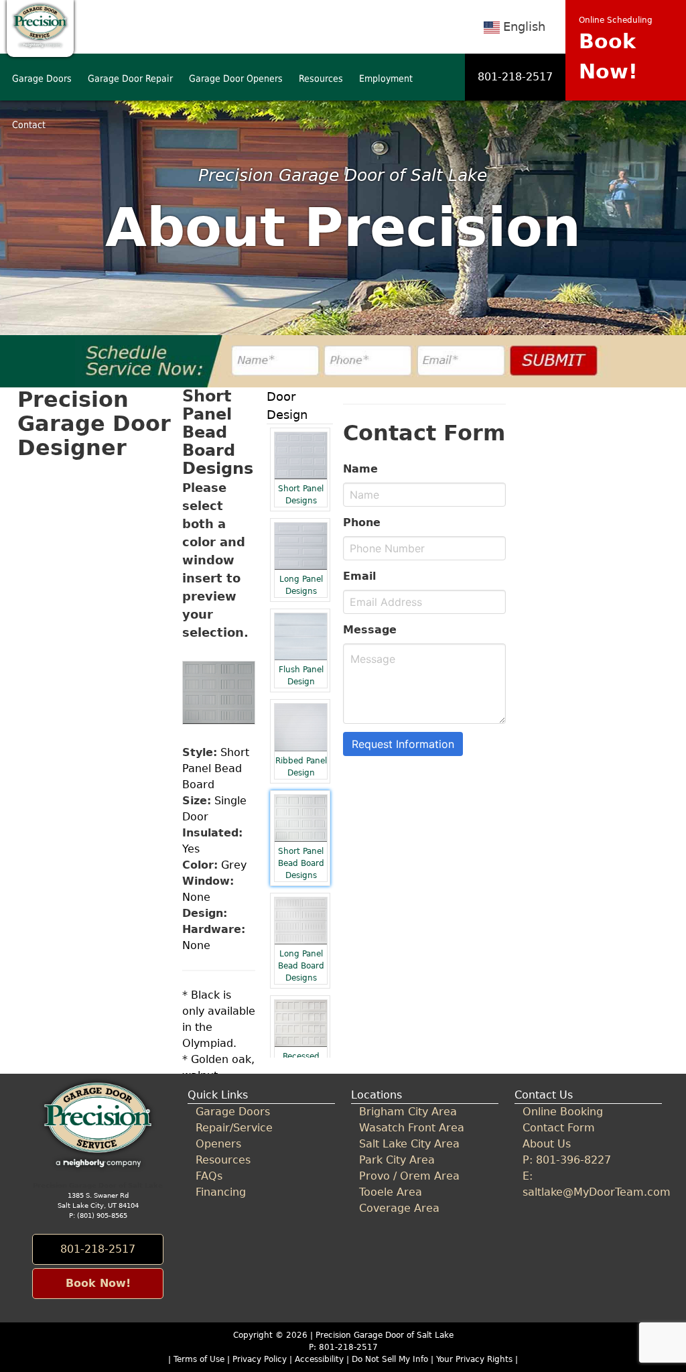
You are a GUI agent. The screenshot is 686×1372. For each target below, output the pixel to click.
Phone (362, 522)
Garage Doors (42, 78)
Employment (386, 78)
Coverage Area (399, 1208)
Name (360, 468)
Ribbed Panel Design (301, 766)
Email (359, 576)
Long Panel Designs (301, 585)
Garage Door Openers (236, 78)
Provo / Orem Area (409, 1176)
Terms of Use (199, 1359)
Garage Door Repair (130, 78)
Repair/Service (234, 1127)
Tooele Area (390, 1192)
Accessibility (319, 1359)
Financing (221, 1192)
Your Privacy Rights (474, 1359)
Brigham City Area (408, 1111)
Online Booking (563, 1111)
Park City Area (397, 1159)
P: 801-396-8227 (567, 1159)
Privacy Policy (259, 1359)
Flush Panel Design (301, 675)
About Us (547, 1143)
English (524, 26)
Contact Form (559, 1127)
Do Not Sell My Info (391, 1359)
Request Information (403, 744)
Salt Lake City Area (409, 1143)
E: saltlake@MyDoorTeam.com (588, 1184)
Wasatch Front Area (411, 1127)
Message (370, 629)
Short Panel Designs (301, 494)
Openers (218, 1143)
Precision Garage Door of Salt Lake (385, 1335)
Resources (321, 78)
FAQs (209, 1176)
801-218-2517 (515, 76)
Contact (29, 124)
